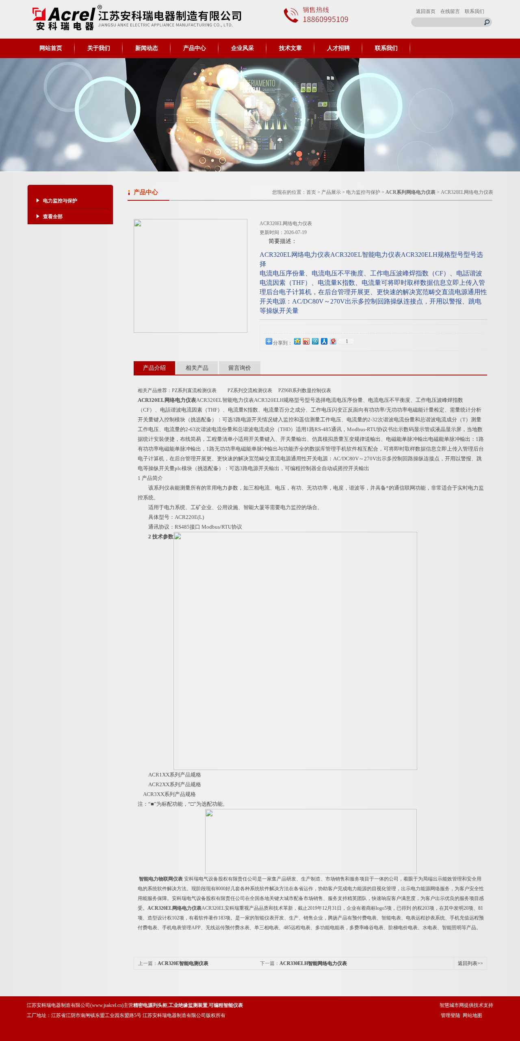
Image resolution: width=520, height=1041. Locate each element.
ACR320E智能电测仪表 (183, 963)
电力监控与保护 (363, 192)
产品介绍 (154, 368)
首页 (311, 192)
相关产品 (197, 368)
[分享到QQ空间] (296, 341)
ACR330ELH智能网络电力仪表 (313, 963)
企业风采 (242, 48)
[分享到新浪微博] (305, 341)
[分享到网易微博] (332, 341)
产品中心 (194, 48)
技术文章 (290, 48)
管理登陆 (450, 1015)
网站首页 (50, 48)
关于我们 (98, 48)
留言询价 (239, 368)
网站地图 (472, 1015)
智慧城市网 (452, 1005)
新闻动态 (146, 48)
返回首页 (426, 11)
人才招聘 (338, 48)
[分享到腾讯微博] (314, 341)
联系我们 (474, 11)
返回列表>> (470, 963)
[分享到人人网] (323, 341)
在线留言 (450, 11)
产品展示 (331, 192)
